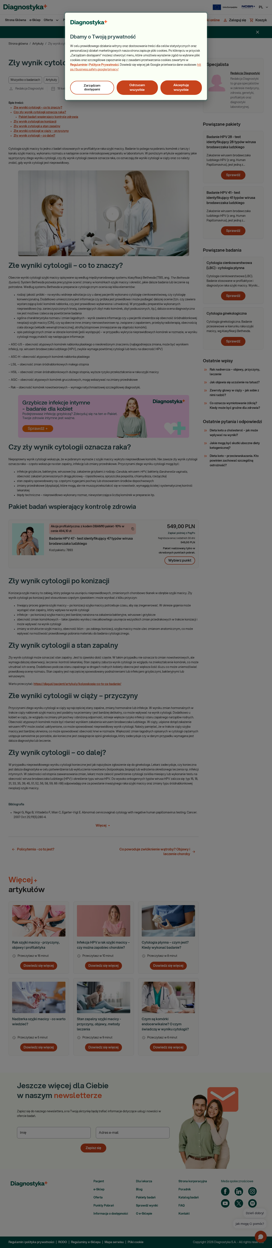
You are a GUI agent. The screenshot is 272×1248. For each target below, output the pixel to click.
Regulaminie (78, 64)
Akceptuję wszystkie (181, 87)
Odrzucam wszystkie (137, 87)
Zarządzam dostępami (92, 87)
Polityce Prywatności (104, 64)
